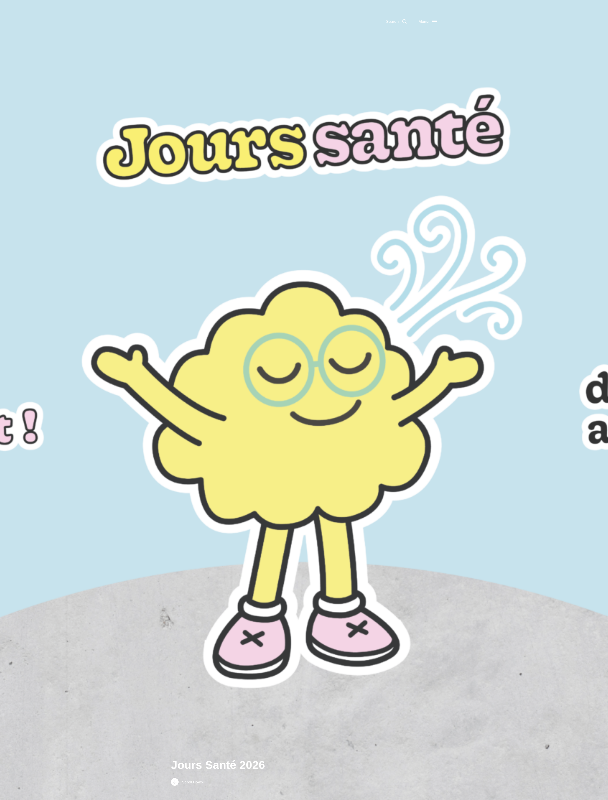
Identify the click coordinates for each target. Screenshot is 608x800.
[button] (396, 21)
